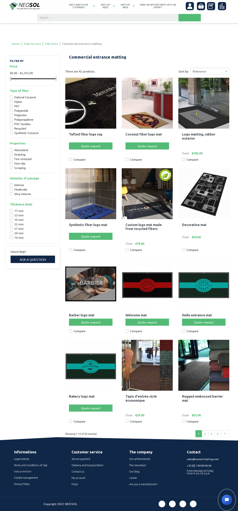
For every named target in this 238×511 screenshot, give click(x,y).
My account (78, 477)
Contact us (78, 471)
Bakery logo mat (82, 396)
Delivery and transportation (87, 465)
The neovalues (137, 465)
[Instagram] (193, 504)
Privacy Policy (22, 484)
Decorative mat (194, 225)
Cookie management (26, 477)
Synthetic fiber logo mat (88, 225)
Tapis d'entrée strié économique (141, 398)
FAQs (75, 484)
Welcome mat (136, 315)
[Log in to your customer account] (190, 6)
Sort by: (183, 71)
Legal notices (21, 458)
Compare (79, 159)
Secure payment (81, 458)
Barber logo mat (81, 315)
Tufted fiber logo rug (85, 134)
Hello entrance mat (197, 315)
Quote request (90, 146)
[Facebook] (162, 504)
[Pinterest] (172, 504)
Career (133, 477)
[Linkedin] (182, 504)
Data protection (22, 471)
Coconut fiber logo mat (144, 134)
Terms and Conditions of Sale (30, 465)
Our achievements (139, 458)
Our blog (134, 471)
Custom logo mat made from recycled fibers (144, 227)
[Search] (189, 17)
